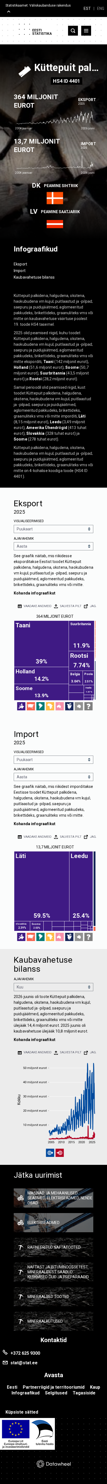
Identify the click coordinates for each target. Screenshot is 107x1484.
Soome (72, 367)
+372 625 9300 (25, 1353)
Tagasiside (84, 1393)
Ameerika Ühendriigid (46, 427)
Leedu (55, 422)
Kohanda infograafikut (34, 593)
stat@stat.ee (24, 1362)
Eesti (12, 1387)
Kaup (95, 1387)
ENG (100, 8)
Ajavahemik (24, 539)
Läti (82, 416)
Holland (21, 367)
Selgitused (56, 1393)
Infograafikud (26, 1393)
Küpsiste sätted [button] (21, 1412)
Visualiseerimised (29, 521)
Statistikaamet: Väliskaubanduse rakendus (38, 5)
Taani (48, 361)
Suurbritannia (52, 373)
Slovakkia (35, 433)
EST (87, 8)
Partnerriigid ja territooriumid (54, 1387)
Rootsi (35, 379)
